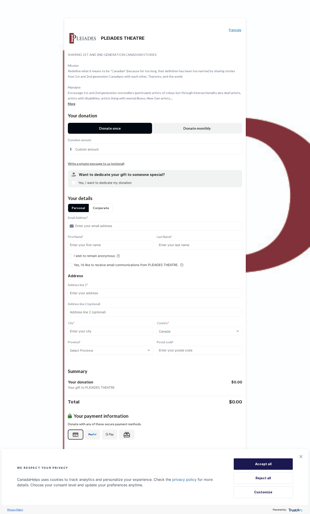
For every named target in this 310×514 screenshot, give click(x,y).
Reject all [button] (263, 478)
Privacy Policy (15, 509)
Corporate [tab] (101, 208)
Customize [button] (263, 492)
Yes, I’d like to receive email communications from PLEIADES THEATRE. (126, 265)
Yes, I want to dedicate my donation (105, 183)
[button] (300, 456)
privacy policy (184, 479)
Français (235, 30)
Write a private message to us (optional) (96, 164)
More (71, 104)
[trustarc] (295, 509)
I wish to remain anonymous (94, 256)
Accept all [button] (263, 464)
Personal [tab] (78, 208)
